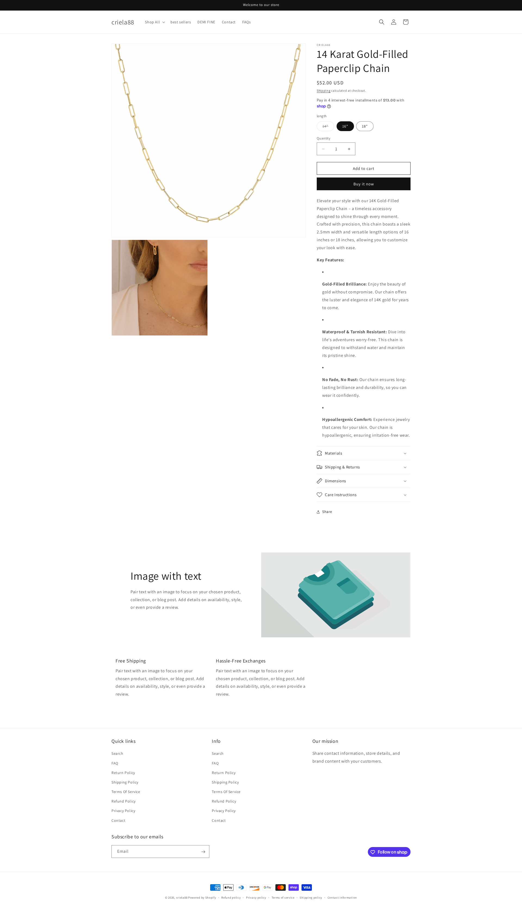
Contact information (342, 897)
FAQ (114, 763)
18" (365, 126)
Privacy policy (256, 897)
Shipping (324, 90)
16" (345, 126)
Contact (118, 820)
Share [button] (327, 511)
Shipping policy (311, 897)
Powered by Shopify (202, 897)
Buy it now (363, 183)
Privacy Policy (123, 810)
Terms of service (283, 897)
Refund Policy (123, 801)
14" (328, 127)
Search (117, 753)
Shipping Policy (124, 782)
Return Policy (123, 772)
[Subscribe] (203, 851)
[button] (154, 22)
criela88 (182, 897)
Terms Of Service (125, 791)
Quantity (323, 138)
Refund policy (231, 897)
